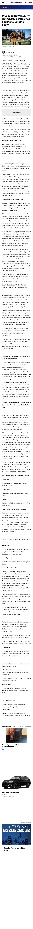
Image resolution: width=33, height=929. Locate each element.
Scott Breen (11, 52)
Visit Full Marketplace (25, 726)
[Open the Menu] (2, 2)
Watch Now (28, 2)
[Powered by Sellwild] (28, 822)
